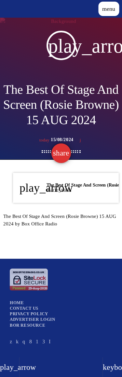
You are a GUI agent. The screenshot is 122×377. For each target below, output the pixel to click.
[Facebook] (30, 341)
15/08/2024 (57, 139)
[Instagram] (23, 341)
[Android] (37, 341)
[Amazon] (43, 341)
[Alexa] (50, 341)
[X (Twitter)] (11, 341)
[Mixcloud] (17, 341)
